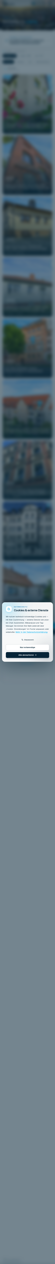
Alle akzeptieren (26, 655)
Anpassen (29, 639)
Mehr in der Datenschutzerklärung (31, 632)
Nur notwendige (27, 647)
